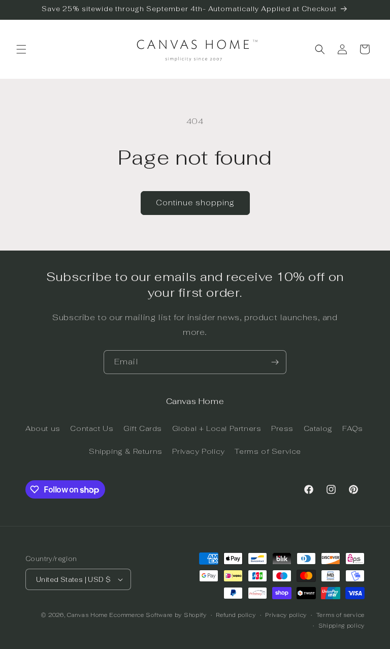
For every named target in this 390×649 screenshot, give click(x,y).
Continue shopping (195, 202)
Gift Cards (142, 428)
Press (282, 428)
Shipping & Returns (125, 451)
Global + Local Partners (217, 428)
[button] (21, 49)
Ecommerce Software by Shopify (157, 615)
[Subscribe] (275, 362)
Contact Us (91, 428)
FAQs (352, 428)
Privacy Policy (198, 451)
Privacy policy (286, 615)
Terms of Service (268, 451)
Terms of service (340, 615)
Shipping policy (341, 625)
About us (42, 428)
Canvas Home (87, 615)
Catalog (318, 428)
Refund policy (235, 615)
